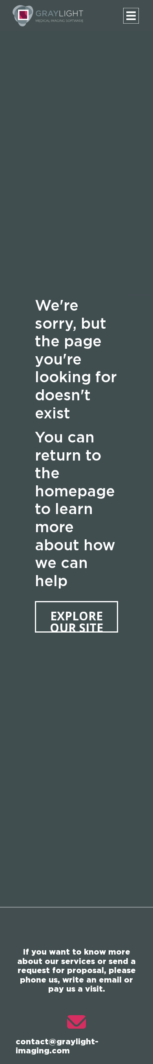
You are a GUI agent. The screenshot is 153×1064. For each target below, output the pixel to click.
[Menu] (131, 15)
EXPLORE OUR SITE (76, 620)
